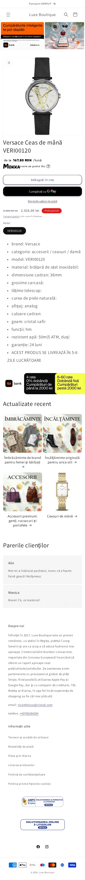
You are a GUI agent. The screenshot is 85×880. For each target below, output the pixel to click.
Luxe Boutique (46, 872)
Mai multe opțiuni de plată (42, 201)
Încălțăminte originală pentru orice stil (62, 459)
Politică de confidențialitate (26, 774)
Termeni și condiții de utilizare (28, 737)
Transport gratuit (11, 216)
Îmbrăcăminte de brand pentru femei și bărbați (22, 459)
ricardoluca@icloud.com (35, 705)
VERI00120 (14, 231)
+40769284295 (29, 713)
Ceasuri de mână (60, 516)
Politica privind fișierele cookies (29, 784)
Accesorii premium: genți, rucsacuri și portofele (23, 520)
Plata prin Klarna (19, 756)
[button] (8, 14)
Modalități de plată (20, 746)
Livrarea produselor (21, 765)
